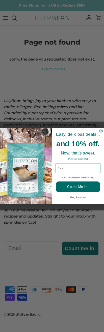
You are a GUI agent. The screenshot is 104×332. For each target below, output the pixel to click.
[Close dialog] (101, 130)
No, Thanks (78, 197)
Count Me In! (78, 186)
